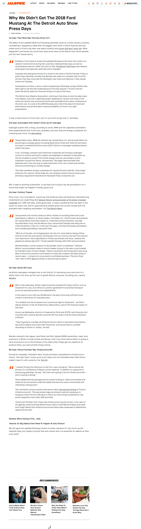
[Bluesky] (93, 3)
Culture (12, 12)
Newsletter (132, 3)
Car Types (73, 3)
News (41, 3)
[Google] (114, 3)
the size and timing (67, 389)
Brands (61, 3)
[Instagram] (110, 3)
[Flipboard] (97, 3)
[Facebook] (88, 3)
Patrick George (16, 33)
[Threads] (106, 3)
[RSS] (119, 3)
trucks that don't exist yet (70, 48)
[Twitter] (101, 3)
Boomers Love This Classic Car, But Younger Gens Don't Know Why (81, 509)
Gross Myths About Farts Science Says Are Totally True (17, 507)
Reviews (51, 3)
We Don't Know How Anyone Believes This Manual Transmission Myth (38, 510)
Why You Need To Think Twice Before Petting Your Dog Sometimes (59, 508)
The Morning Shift (25, 12)
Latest (33, 3)
